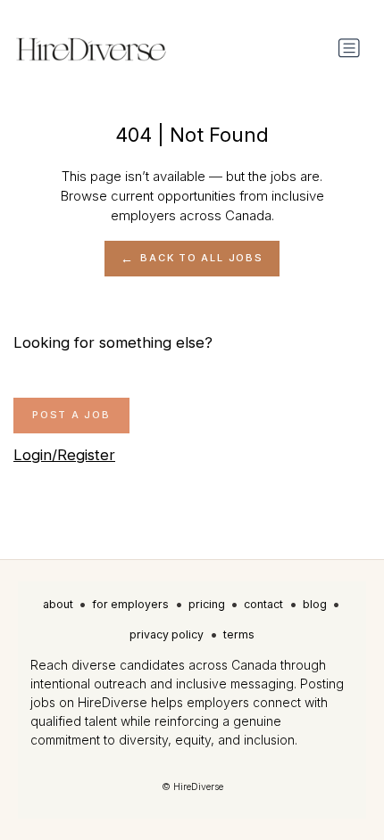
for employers (130, 604)
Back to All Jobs (201, 257)
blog (315, 604)
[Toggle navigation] (349, 48)
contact (263, 604)
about (58, 604)
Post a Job (71, 414)
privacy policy (166, 634)
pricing (206, 604)
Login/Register (64, 455)
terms (239, 634)
